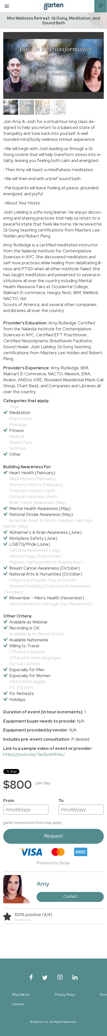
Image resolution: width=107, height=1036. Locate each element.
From (8, 800)
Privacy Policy (65, 995)
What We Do (21, 995)
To (61, 800)
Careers (18, 1004)
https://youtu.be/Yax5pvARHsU (33, 754)
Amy (43, 883)
